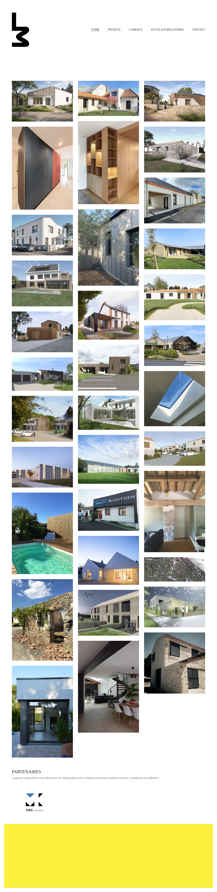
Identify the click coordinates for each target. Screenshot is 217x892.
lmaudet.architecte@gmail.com (103, 844)
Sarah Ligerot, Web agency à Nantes (119, 879)
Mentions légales (87, 879)
